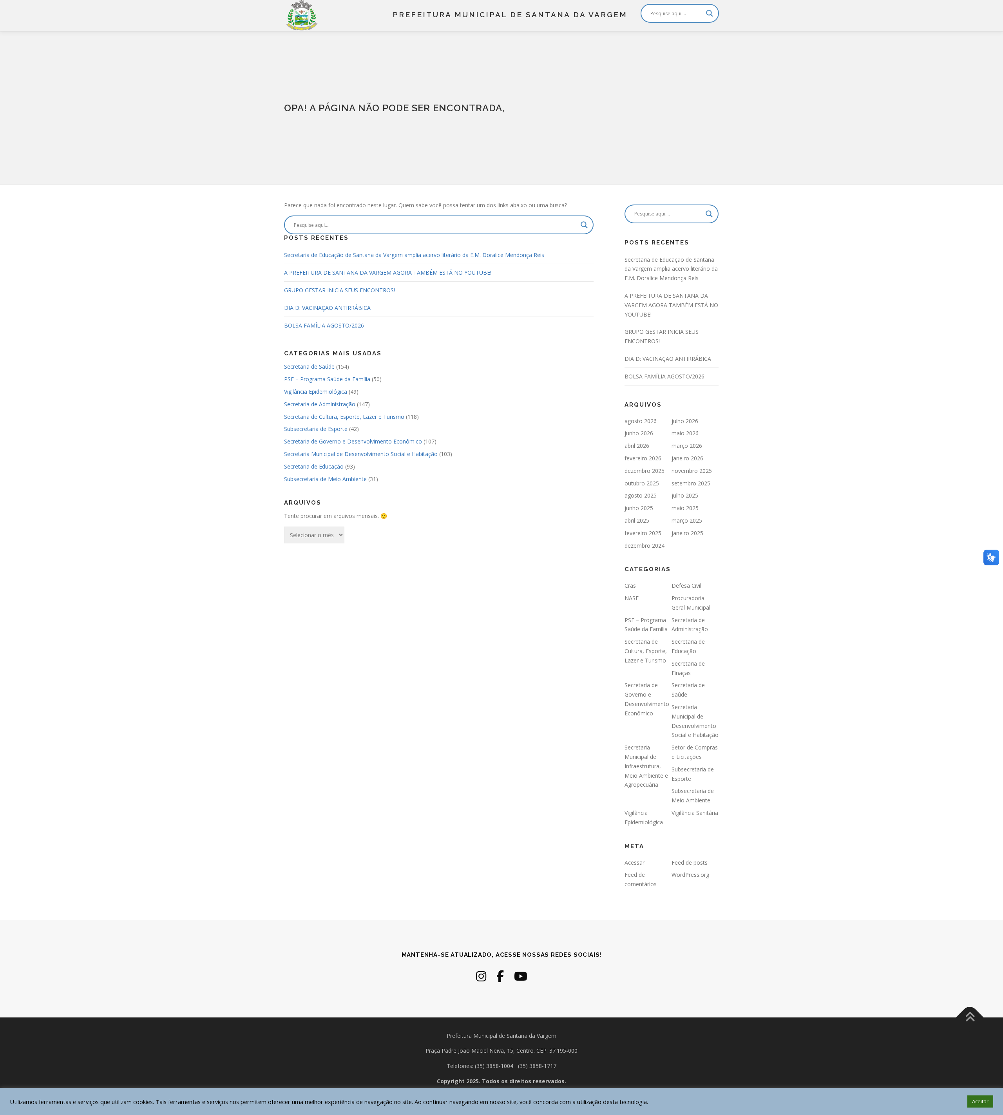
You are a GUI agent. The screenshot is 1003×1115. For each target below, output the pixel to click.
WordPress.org (690, 874)
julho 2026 (685, 421)
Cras (630, 585)
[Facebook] (500, 976)
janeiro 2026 (687, 458)
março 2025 (687, 520)
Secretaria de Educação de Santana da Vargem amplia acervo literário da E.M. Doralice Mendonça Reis (414, 255)
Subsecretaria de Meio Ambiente (325, 479)
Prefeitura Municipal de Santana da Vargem (510, 14)
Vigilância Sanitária (695, 812)
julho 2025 (685, 495)
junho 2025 (639, 508)
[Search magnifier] (709, 13)
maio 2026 (685, 433)
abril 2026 (637, 445)
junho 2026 (639, 433)
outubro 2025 (642, 483)
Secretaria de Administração (319, 404)
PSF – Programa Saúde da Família (327, 379)
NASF (632, 598)
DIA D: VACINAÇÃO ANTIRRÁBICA (327, 307)
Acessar (635, 862)
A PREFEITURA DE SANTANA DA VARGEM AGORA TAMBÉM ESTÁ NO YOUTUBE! (387, 272)
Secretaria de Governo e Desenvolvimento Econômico (353, 441)
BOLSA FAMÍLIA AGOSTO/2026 (324, 325)
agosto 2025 (641, 495)
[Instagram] (481, 976)
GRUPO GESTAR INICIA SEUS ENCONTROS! (339, 290)
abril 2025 (637, 520)
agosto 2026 (641, 421)
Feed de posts (690, 862)
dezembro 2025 (644, 470)
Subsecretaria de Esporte (316, 429)
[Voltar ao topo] (970, 1017)
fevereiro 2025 (643, 533)
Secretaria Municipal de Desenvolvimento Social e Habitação (361, 454)
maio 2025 (685, 508)
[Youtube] (520, 976)
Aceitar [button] (980, 1101)
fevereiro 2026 (643, 458)
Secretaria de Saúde (309, 366)
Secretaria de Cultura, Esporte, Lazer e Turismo (344, 416)
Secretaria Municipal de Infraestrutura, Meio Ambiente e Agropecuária (646, 766)
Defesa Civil (686, 585)
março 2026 (687, 445)
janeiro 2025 (687, 533)
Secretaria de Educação (314, 466)
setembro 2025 (691, 483)
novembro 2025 (692, 470)
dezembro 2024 (644, 545)
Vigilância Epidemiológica (315, 391)
